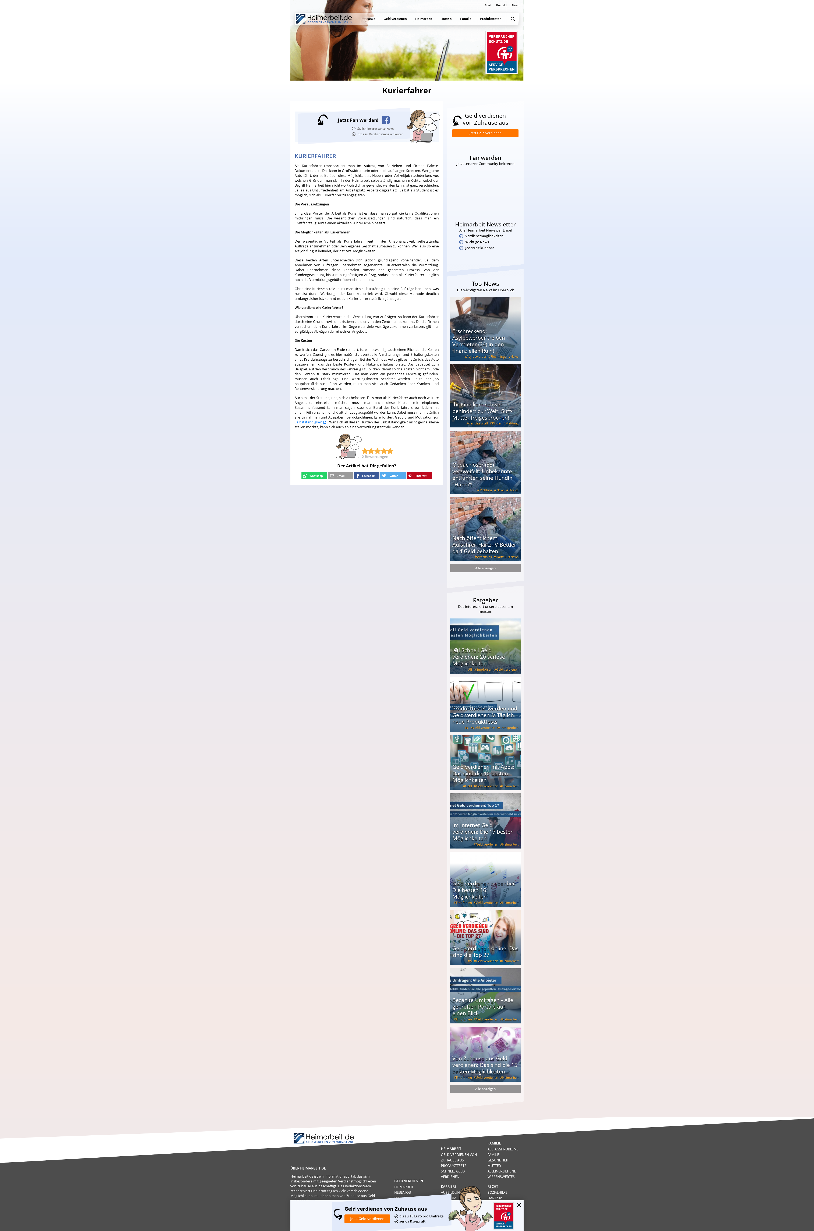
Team (515, 5)
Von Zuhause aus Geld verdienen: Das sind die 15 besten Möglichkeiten (484, 1065)
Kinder (497, 423)
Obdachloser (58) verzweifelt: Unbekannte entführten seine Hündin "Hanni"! (482, 474)
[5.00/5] (365, 451)
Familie (494, 1154)
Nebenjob (402, 1192)
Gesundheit (498, 1160)
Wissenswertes (501, 1176)
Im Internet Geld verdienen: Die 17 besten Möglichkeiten (483, 831)
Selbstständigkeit (308, 422)
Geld (468, 786)
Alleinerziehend (502, 1171)
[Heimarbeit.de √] (324, 19)
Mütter (494, 1165)
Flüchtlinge (498, 356)
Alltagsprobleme (503, 1149)
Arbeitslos (484, 557)
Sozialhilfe (497, 1192)
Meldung (512, 423)
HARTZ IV (495, 1198)
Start (488, 5)
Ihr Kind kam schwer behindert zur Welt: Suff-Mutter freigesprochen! (482, 411)
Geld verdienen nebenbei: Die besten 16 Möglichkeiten (484, 890)
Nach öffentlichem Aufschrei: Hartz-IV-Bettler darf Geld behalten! (484, 544)
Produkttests (453, 1165)
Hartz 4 (501, 557)
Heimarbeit (510, 786)
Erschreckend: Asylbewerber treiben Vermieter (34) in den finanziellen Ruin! (478, 340)
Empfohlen (484, 669)
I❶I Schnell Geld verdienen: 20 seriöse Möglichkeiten (478, 656)
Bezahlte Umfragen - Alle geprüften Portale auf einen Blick (482, 1006)
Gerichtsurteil (478, 423)
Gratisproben (509, 728)
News (514, 356)
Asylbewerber (476, 356)
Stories (514, 490)
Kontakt (501, 5)
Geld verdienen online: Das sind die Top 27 (485, 951)
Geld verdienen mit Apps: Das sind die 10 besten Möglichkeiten (483, 773)
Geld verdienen (507, 669)
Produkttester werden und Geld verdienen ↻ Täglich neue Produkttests (484, 715)
